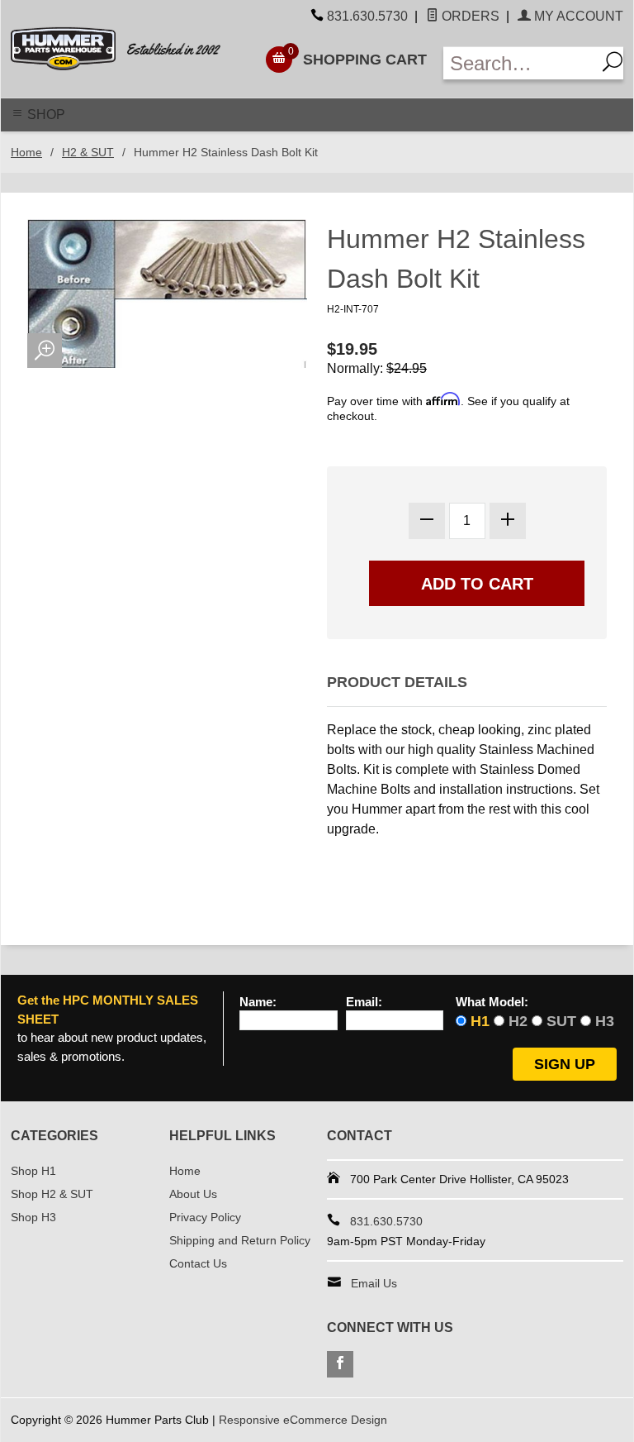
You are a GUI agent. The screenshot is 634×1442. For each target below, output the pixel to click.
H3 (604, 1021)
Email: (364, 1002)
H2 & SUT (88, 152)
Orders (468, 16)
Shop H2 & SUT (52, 1194)
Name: (258, 1002)
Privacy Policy (205, 1217)
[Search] (609, 63)
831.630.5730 (367, 16)
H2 (518, 1021)
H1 (480, 1021)
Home (26, 152)
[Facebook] (340, 1364)
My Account (577, 16)
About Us (193, 1194)
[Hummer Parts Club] (127, 48)
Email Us (374, 1283)
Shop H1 (33, 1170)
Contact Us (198, 1263)
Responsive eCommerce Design (303, 1419)
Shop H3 (33, 1217)
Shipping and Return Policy (239, 1240)
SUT (561, 1021)
